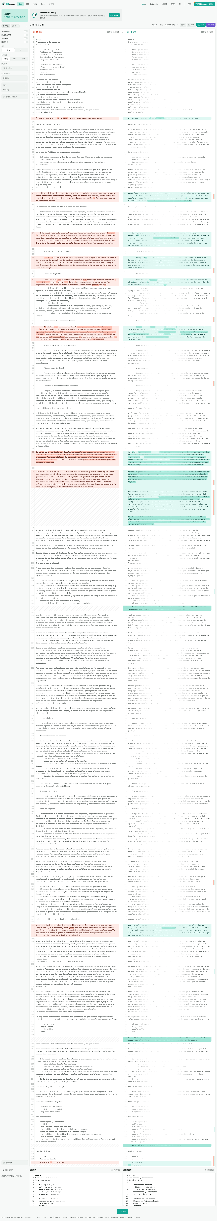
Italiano (100, 1217)
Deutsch (73, 1217)
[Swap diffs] (122, 32)
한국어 (138, 1217)
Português (114, 1217)
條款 (38, 1217)
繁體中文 (131, 1217)
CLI (34, 1217)
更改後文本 (127, 1170)
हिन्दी (94, 1217)
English (65, 1217)
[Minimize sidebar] (26, 26)
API (51, 1217)
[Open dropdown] (177, 25)
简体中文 (123, 1217)
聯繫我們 (28, 1217)
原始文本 (33, 1170)
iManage (57, 1217)
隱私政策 (45, 1217)
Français (88, 1217)
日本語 (106, 1217)
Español (80, 1217)
